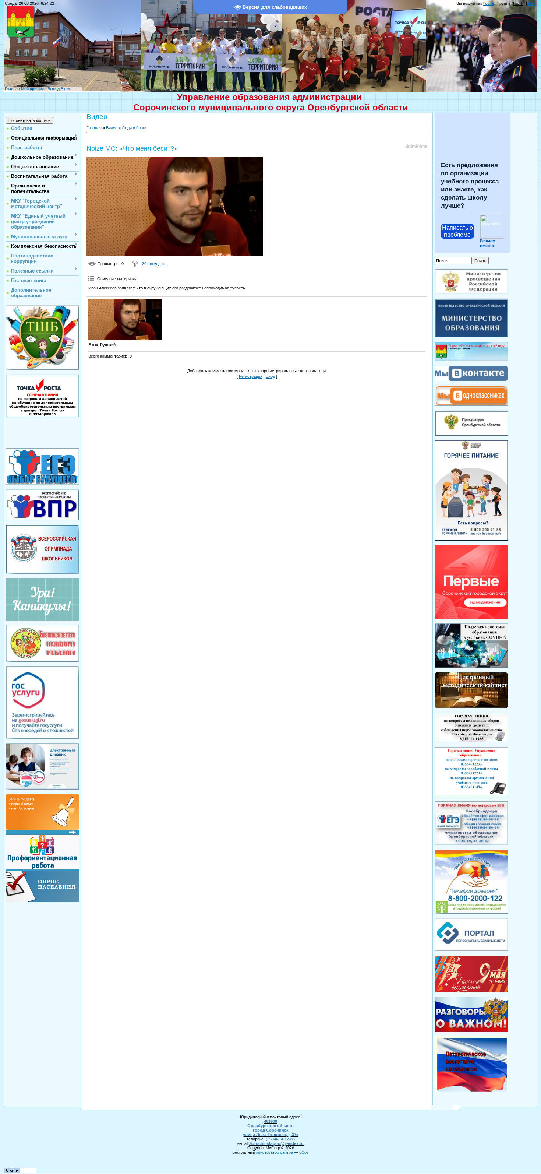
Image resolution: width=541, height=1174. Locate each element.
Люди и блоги (134, 128)
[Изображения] (125, 319)
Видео (111, 128)
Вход (65, 89)
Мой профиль (33, 89)
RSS (532, 3)
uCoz (304, 1152)
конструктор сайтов (274, 1152)
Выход (53, 89)
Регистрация (250, 376)
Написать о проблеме (457, 231)
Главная (12, 89)
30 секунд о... (154, 263)
